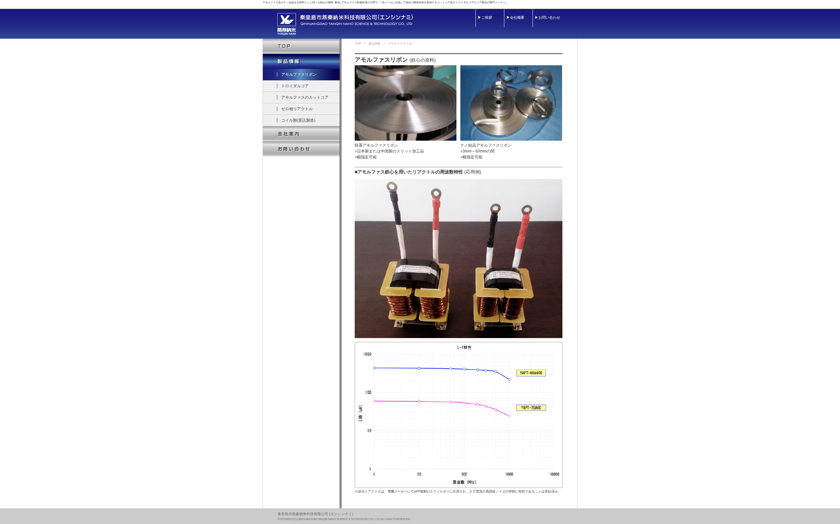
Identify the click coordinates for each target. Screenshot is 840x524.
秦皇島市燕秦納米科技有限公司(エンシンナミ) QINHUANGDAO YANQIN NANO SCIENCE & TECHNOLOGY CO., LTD (345, 24)
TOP (358, 43)
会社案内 (301, 133)
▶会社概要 (515, 17)
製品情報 (301, 61)
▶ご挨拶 (485, 17)
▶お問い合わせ (547, 17)
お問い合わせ (301, 148)
